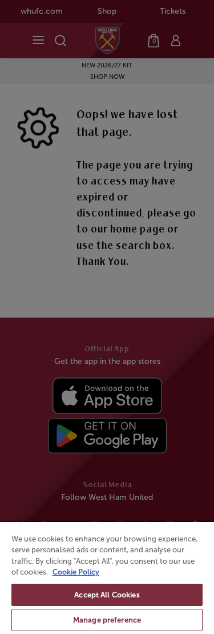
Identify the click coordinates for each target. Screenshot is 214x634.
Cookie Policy (76, 572)
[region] (107, 577)
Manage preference (107, 620)
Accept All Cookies (106, 595)
